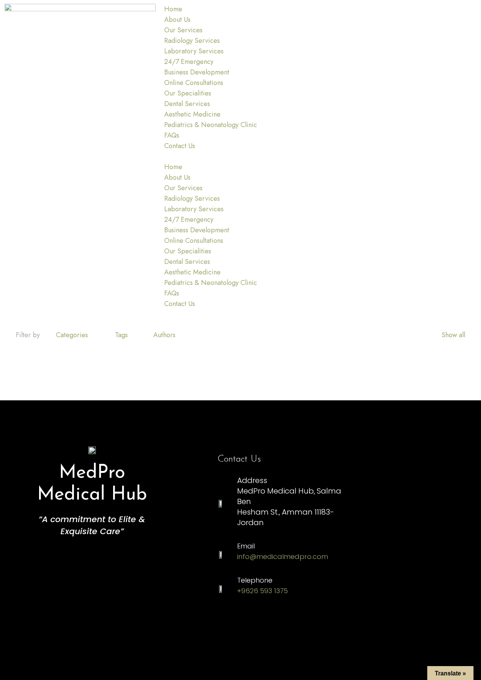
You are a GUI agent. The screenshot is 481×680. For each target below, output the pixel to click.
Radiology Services (192, 40)
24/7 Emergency (188, 62)
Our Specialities (187, 93)
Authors (164, 335)
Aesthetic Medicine (192, 114)
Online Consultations (193, 83)
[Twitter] (317, 622)
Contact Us (179, 146)
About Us (177, 19)
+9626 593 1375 (262, 590)
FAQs (171, 135)
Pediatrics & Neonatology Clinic (210, 125)
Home (173, 9)
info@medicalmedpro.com (282, 556)
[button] (240, 156)
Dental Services (187, 104)
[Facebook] (274, 622)
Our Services (183, 30)
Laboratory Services (194, 51)
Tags (121, 335)
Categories (72, 335)
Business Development (196, 72)
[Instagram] (231, 622)
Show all (453, 335)
